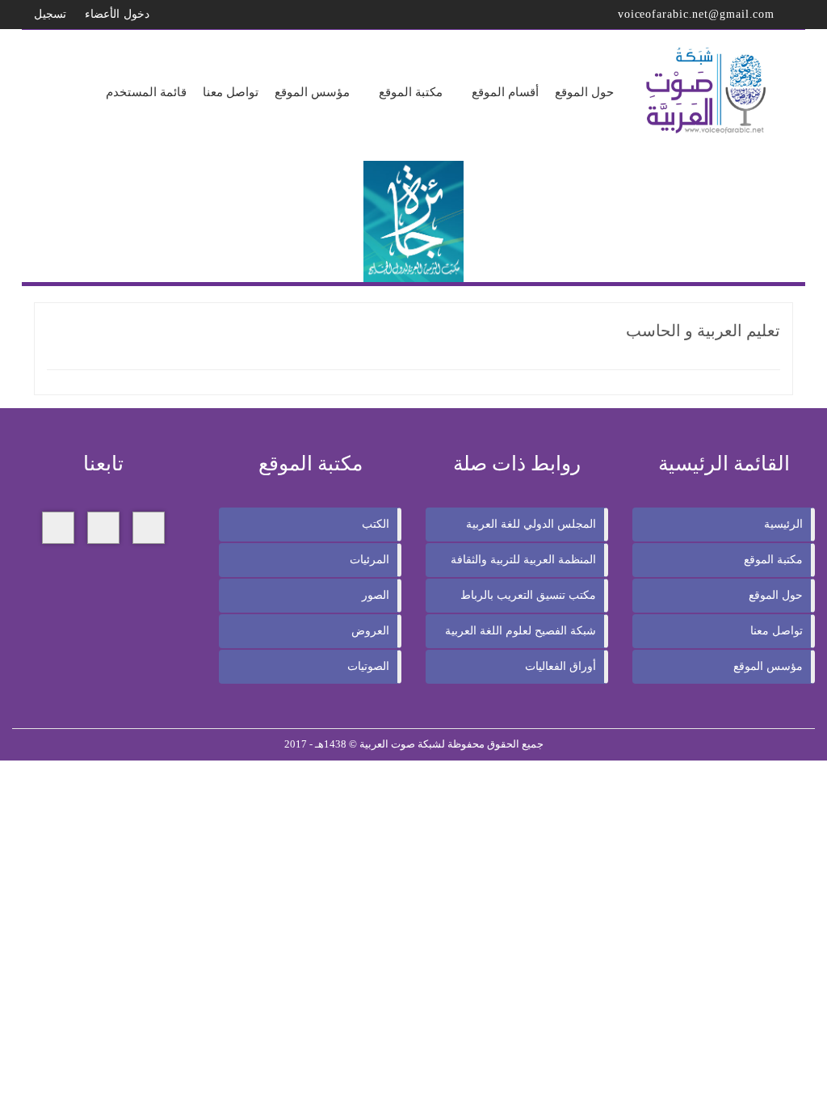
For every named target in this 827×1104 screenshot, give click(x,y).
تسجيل (52, 14)
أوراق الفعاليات (560, 666)
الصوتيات (368, 666)
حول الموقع (776, 595)
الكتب (375, 524)
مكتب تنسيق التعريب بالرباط (528, 595)
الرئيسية (783, 524)
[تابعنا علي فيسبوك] (148, 528)
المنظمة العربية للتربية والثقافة (523, 560)
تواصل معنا (776, 631)
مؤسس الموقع (768, 666)
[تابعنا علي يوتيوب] (58, 528)
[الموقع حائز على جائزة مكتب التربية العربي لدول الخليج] (413, 220)
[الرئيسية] (707, 90)
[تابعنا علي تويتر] (103, 528)
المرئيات (369, 560)
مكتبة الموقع (773, 560)
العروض (370, 631)
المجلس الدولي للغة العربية (531, 524)
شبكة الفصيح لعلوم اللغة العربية (520, 631)
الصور (375, 595)
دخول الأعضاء (119, 14)
